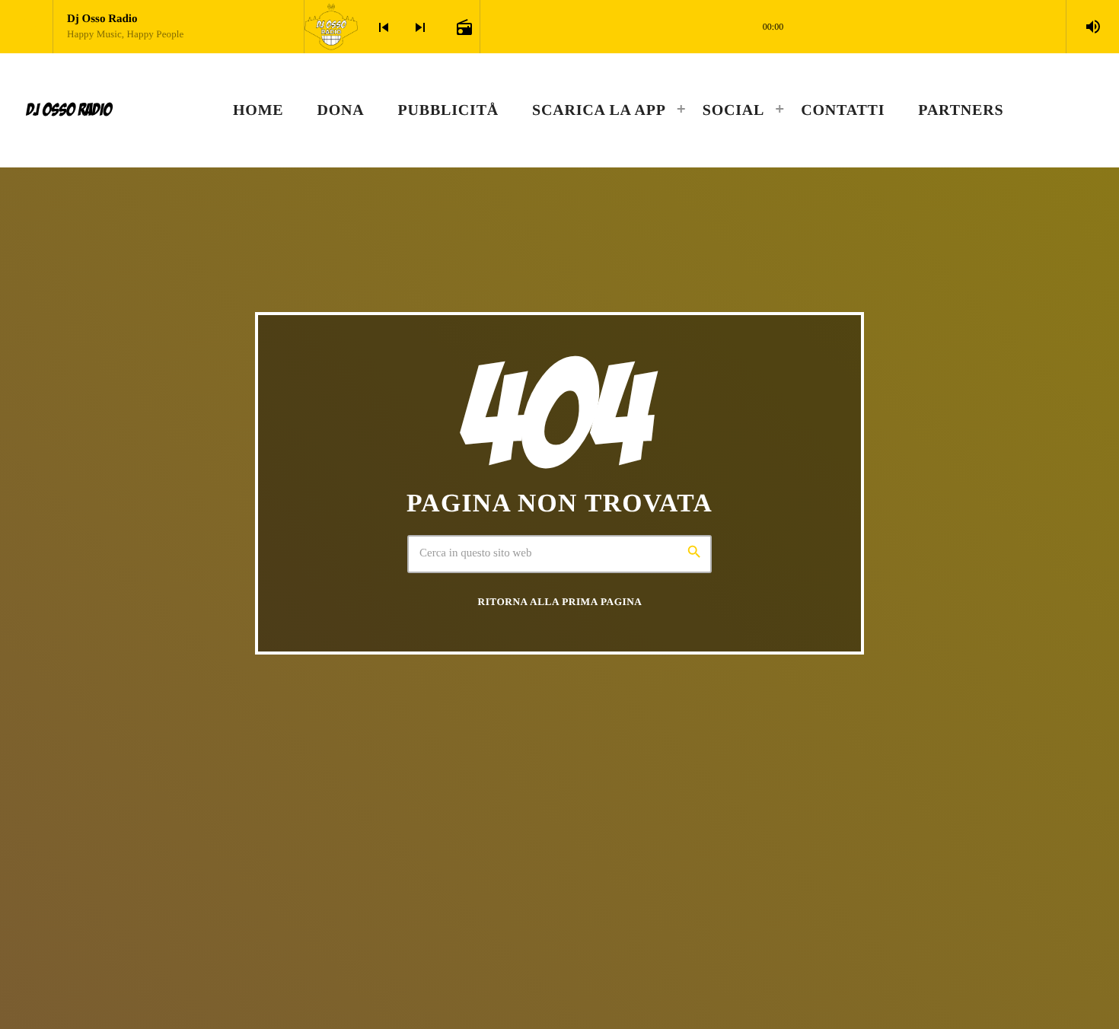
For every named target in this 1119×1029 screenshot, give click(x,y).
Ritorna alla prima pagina (560, 601)
